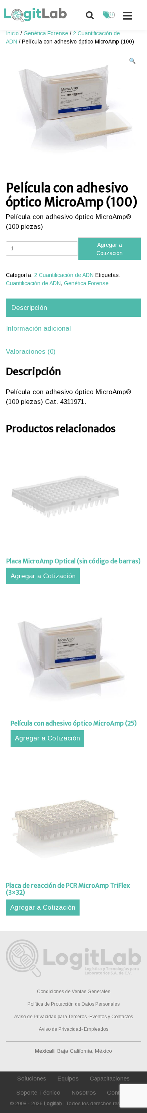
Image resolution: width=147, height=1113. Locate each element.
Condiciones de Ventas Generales (73, 991)
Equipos (68, 1078)
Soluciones (31, 1078)
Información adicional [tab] (38, 328)
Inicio (12, 33)
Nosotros (83, 1092)
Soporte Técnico (38, 1092)
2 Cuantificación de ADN (64, 275)
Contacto (119, 1092)
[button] (132, 61)
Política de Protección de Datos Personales (73, 1004)
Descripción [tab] (29, 307)
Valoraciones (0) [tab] (31, 351)
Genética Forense (46, 33)
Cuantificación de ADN (33, 283)
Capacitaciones (110, 1078)
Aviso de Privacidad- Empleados (73, 1029)
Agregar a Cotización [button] (43, 576)
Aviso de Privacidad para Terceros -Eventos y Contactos (73, 1016)
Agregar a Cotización (109, 249)
